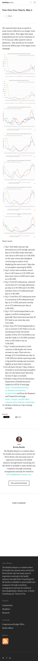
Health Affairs (7, 628)
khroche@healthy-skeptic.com (19, 474)
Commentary (7, 605)
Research (5, 613)
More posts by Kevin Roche (19, 483)
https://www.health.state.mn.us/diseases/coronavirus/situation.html (17, 390)
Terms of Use (20, 594)
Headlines (6, 609)
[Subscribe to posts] (5, 645)
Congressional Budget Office (13, 624)
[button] (35, 2)
